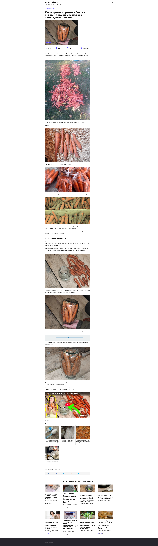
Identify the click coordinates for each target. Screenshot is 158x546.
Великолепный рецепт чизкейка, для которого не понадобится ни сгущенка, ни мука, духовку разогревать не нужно (105, 524)
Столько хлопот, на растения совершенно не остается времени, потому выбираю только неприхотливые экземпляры (87, 524)
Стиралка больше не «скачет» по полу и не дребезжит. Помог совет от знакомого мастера (105, 496)
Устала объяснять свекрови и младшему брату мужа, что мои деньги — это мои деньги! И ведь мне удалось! (52, 524)
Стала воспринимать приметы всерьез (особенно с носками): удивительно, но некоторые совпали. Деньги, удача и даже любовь (69, 498)
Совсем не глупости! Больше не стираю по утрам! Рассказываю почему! (51, 496)
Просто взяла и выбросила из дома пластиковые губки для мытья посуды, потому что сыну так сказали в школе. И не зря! (87, 497)
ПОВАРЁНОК (52, 2)
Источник (47, 420)
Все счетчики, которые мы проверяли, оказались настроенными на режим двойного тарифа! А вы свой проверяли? (70, 524)
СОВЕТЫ (48, 42)
